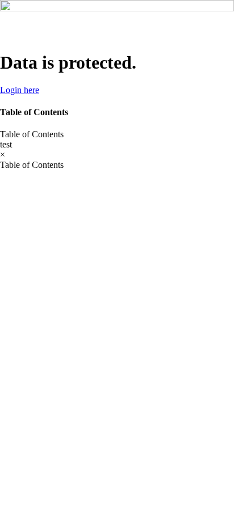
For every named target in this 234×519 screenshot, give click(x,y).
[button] (117, 134)
